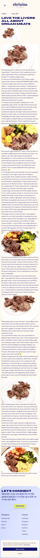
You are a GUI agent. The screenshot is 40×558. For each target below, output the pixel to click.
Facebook (25, 518)
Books (3, 528)
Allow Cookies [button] (20, 549)
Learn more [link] (26, 545)
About (3, 525)
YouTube (25, 528)
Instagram (25, 521)
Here (21, 342)
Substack (25, 534)
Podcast (4, 521)
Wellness (4, 13)
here (2, 347)
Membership (5, 518)
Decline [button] (20, 553)
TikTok (24, 531)
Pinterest (25, 525)
